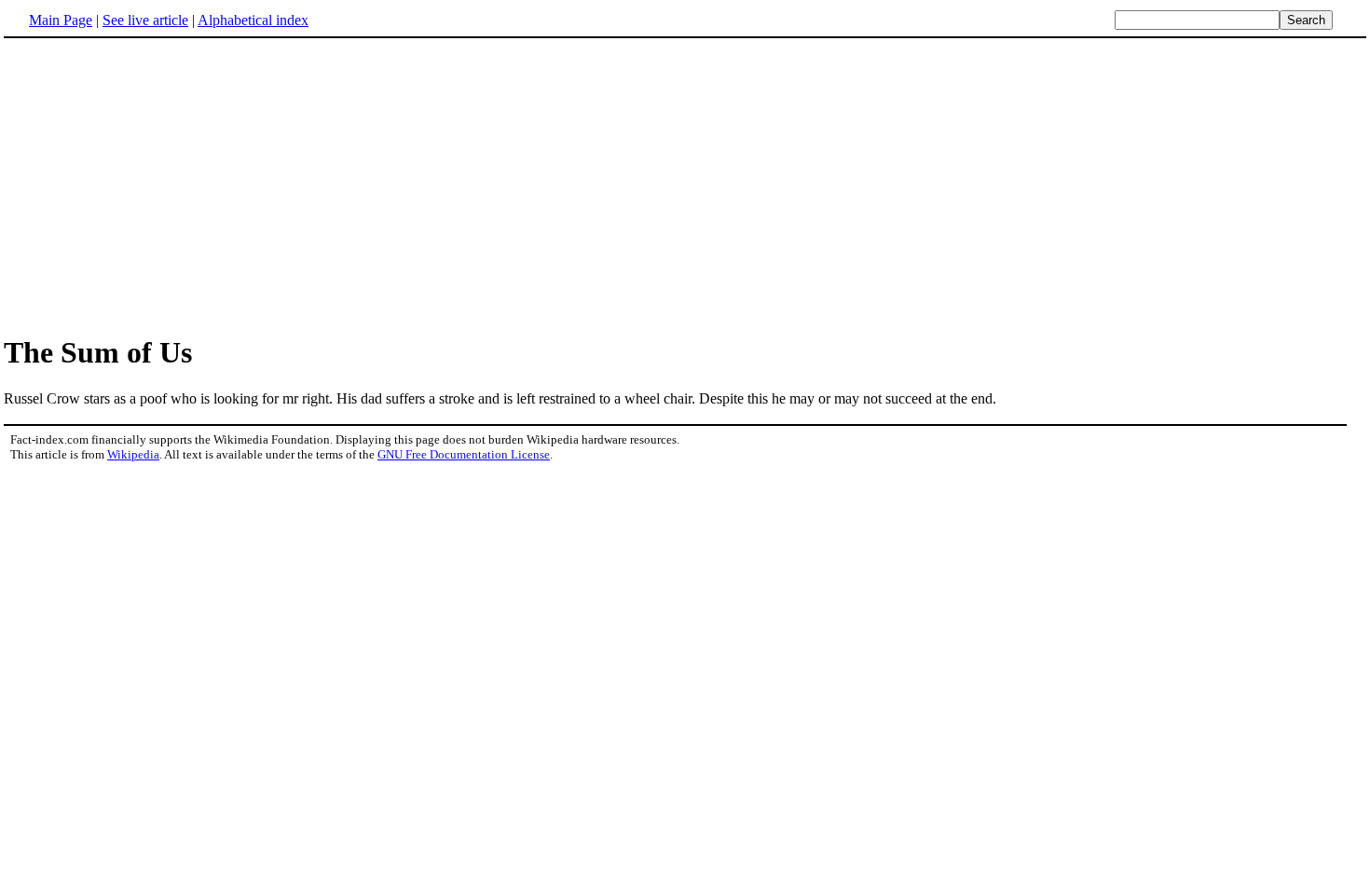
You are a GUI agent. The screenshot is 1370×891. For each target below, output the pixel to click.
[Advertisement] (685, 185)
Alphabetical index (253, 20)
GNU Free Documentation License (463, 454)
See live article (145, 20)
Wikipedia (133, 454)
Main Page (60, 20)
